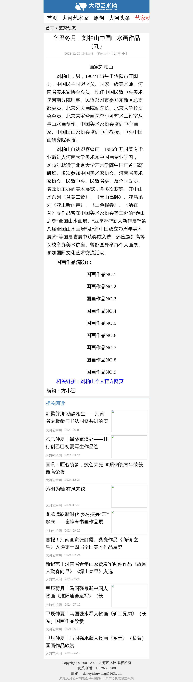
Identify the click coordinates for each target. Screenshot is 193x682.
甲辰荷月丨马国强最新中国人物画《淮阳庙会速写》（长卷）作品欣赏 (77, 596)
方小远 (68, 390)
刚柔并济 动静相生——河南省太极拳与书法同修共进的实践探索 (77, 421)
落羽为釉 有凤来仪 (65, 489)
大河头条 (119, 18)
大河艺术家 (75, 18)
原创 (99, 18)
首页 (52, 18)
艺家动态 (145, 18)
